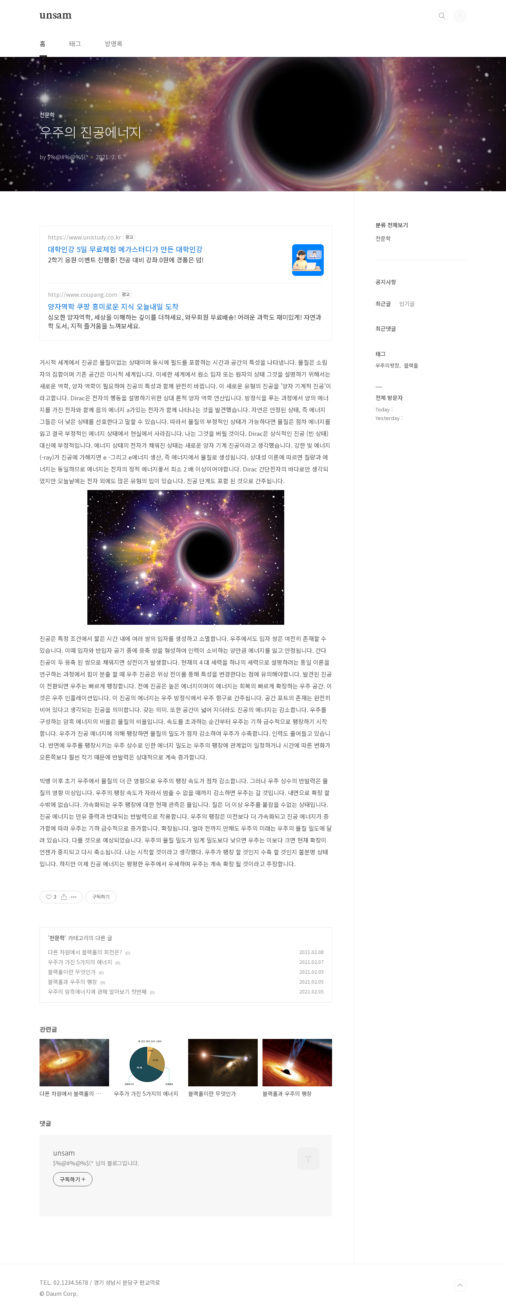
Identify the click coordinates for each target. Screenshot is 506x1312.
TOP (460, 1285)
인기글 (407, 303)
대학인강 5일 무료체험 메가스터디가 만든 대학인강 (125, 249)
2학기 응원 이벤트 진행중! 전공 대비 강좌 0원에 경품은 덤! (126, 259)
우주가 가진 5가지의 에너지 (80, 962)
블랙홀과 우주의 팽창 (72, 982)
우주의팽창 (387, 365)
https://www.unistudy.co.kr (84, 237)
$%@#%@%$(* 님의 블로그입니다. (96, 1163)
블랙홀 (411, 365)
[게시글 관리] (74, 897)
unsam (56, 15)
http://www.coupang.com (82, 294)
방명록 (114, 43)
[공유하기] (64, 897)
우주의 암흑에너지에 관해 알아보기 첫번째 (97, 991)
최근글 (383, 303)
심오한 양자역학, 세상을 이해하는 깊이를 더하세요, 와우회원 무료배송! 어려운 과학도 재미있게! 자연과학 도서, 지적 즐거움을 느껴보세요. (184, 321)
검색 (442, 16)
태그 (75, 43)
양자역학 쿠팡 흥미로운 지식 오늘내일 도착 (113, 306)
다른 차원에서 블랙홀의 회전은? (85, 952)
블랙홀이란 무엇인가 (72, 972)
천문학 (57, 938)
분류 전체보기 (392, 225)
